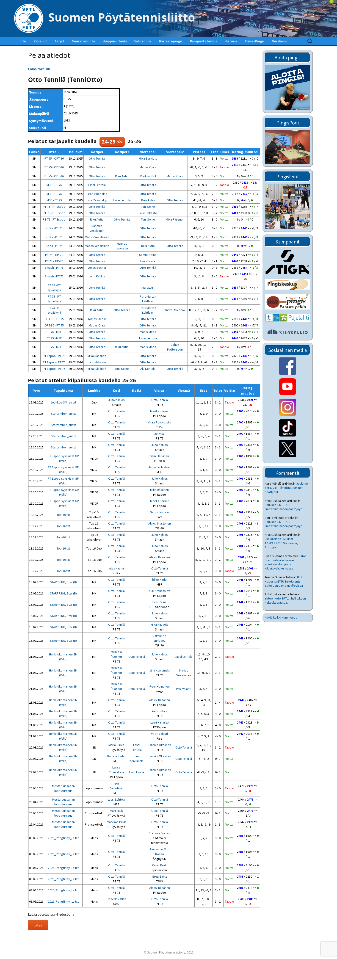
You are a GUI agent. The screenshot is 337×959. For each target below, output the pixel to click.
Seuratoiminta (83, 41)
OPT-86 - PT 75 (54, 319)
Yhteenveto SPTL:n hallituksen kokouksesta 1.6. (285, 600)
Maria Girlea (116, 745)
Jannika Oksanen (159, 745)
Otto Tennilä (97, 158)
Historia (230, 41)
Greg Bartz (159, 876)
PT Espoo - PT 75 (54, 356)
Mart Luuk (148, 287)
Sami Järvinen (159, 456)
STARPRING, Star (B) (63, 582)
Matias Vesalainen (97, 237)
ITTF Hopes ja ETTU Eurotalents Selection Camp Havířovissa (284, 581)
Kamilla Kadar (116, 756)
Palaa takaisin (39, 68)
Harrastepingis (170, 41)
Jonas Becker (97, 267)
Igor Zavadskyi (97, 200)
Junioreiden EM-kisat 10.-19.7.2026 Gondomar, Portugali (281, 543)
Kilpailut (40, 41)
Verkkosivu (281, 41)
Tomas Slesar (97, 319)
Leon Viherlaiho (97, 194)
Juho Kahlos (97, 276)
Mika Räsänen (175, 219)
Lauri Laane (147, 261)
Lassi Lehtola (97, 185)
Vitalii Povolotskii (159, 422)
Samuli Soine (148, 255)
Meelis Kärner (159, 411)
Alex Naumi (116, 568)
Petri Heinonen (159, 686)
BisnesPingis (255, 41)
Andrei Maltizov (174, 310)
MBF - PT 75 (54, 185)
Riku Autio (122, 176)
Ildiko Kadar (160, 580)
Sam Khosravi (159, 512)
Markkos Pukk (116, 822)
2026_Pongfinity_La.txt (63, 838)
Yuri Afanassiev (159, 591)
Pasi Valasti (183, 689)
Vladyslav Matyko (159, 467)
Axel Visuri (159, 433)
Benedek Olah (116, 899)
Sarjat (59, 41)
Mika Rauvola (159, 624)
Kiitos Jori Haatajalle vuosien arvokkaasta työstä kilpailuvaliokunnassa (286, 562)
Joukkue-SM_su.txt (63, 402)
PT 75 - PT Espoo (54, 207)
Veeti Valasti (159, 734)
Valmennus (142, 41)
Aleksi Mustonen (159, 523)
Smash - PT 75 (54, 267)
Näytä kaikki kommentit (281, 617)
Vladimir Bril (148, 176)
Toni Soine (148, 207)
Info (22, 41)
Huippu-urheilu (114, 41)
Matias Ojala (148, 167)
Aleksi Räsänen (159, 557)
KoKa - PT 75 (54, 228)
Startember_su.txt (63, 414)
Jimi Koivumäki (159, 670)
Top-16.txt (63, 515)
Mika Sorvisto (148, 158)
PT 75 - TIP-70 (54, 255)
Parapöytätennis (203, 41)
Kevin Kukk (159, 865)
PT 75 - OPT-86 (54, 158)
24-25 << (112, 141)
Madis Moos (148, 332)
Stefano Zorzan (159, 833)
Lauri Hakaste (148, 213)
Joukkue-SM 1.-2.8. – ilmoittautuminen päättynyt (287, 487)
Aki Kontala (147, 369)
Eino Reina (159, 602)
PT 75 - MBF (54, 332)
